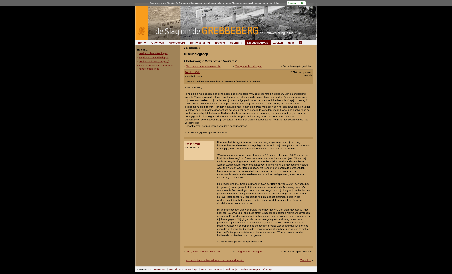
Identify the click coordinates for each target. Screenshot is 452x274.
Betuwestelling (200, 42)
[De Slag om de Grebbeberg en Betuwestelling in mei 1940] (226, 21)
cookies (196, 3)
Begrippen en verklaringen (153, 57)
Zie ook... (305, 260)
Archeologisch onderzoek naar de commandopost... (215, 260)
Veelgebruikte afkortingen (153, 53)
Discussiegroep (257, 42)
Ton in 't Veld (192, 72)
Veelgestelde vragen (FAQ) (154, 61)
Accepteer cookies (296, 3)
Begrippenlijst (231, 269)
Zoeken (278, 42)
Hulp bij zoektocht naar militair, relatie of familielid (156, 67)
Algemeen (157, 42)
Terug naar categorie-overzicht (203, 66)
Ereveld (220, 42)
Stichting (236, 42)
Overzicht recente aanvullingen (183, 269)
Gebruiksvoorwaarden (211, 269)
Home (142, 42)
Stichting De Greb (157, 269)
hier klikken (274, 3)
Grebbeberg (177, 42)
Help (291, 42)
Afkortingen (267, 269)
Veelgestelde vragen (250, 269)
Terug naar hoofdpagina (248, 66)
